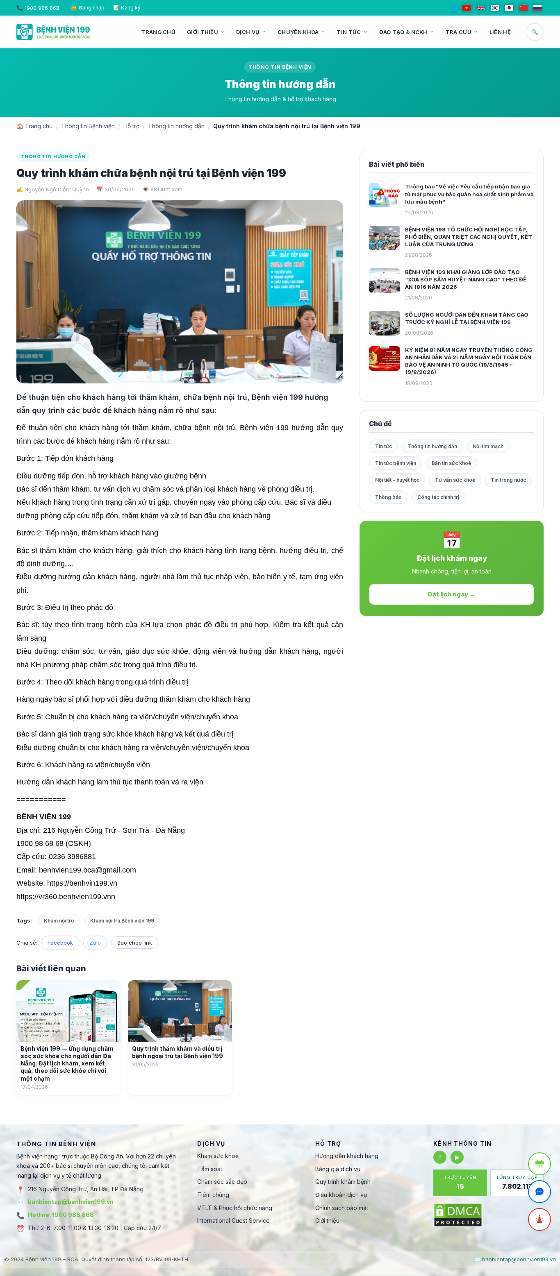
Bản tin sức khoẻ (451, 463)
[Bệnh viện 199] (53, 32)
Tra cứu (458, 32)
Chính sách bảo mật (341, 1207)
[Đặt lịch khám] (539, 1163)
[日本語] (509, 7)
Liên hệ (500, 32)
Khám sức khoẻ (218, 1155)
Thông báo (388, 497)
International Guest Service (233, 1220)
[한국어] (495, 7)
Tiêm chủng (213, 1194)
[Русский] (537, 7)
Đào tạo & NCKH (403, 32)
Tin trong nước (508, 480)
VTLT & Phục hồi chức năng (234, 1207)
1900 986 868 (42, 8)
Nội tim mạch (488, 446)
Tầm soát (209, 1168)
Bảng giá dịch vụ (337, 1168)
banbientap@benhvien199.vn (71, 1201)
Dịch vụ (248, 32)
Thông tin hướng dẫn (176, 125)
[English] (481, 7)
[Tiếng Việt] (466, 7)
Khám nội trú (59, 921)
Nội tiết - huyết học (397, 480)
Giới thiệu (202, 32)
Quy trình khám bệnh (343, 1181)
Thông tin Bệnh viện (88, 125)
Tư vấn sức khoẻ (455, 480)
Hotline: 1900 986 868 (61, 1214)
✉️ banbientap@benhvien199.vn (515, 1259)
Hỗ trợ (131, 125)
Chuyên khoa (298, 32)
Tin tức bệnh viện (395, 463)
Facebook (60, 942)
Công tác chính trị (438, 497)
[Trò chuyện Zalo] (539, 1191)
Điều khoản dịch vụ (341, 1194)
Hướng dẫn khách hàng (346, 1155)
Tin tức (349, 32)
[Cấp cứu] (539, 1219)
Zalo (95, 942)
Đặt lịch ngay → (452, 594)
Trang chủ (158, 32)
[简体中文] (523, 7)
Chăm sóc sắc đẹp (222, 1181)
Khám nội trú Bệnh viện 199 (122, 921)
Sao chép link (134, 942)
